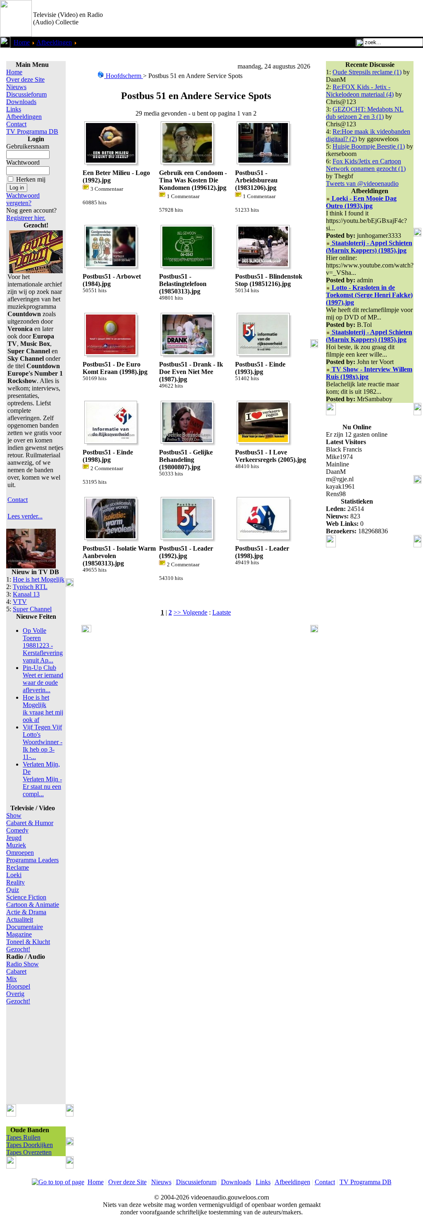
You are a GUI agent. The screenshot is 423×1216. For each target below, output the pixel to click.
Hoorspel (18, 986)
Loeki (13, 874)
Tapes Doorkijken (29, 1144)
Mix (11, 978)
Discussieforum (26, 94)
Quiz (12, 889)
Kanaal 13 (26, 594)
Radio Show (22, 964)
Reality (15, 882)
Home (22, 42)
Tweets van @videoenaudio (362, 183)
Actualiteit (19, 919)
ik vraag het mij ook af (43, 708)
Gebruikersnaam (27, 146)
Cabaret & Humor (29, 822)
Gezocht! (18, 949)
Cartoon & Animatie (32, 904)
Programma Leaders (32, 860)
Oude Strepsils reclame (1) (367, 72)
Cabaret (16, 971)
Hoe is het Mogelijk (38, 579)
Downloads (21, 101)
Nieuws (16, 86)
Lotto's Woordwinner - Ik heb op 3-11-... (42, 742)
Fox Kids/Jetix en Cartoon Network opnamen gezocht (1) (366, 165)
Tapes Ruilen (23, 1137)
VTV (20, 601)
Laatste (221, 612)
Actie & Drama (26, 912)
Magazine (19, 934)
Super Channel (32, 609)
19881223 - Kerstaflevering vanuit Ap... (43, 645)
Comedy (17, 830)
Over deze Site (25, 79)
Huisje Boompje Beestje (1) (369, 146)
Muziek (16, 845)
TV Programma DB (32, 131)
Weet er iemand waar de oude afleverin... (43, 678)
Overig (15, 993)
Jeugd (13, 837)
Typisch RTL (30, 586)
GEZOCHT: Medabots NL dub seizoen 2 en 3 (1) (365, 113)
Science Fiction (26, 897)
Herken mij (30, 179)
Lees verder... (25, 516)
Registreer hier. (25, 217)
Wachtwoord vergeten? (23, 199)
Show (13, 815)
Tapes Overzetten (29, 1152)
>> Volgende (190, 612)
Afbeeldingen (54, 42)
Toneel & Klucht (28, 941)
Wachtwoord (23, 162)
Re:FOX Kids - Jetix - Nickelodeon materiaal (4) (360, 90)
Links (13, 109)
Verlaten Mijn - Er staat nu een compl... (42, 779)
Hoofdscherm (123, 75)
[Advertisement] (326, 18)
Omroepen (20, 852)
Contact (16, 124)
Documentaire (24, 926)
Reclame (17, 867)
